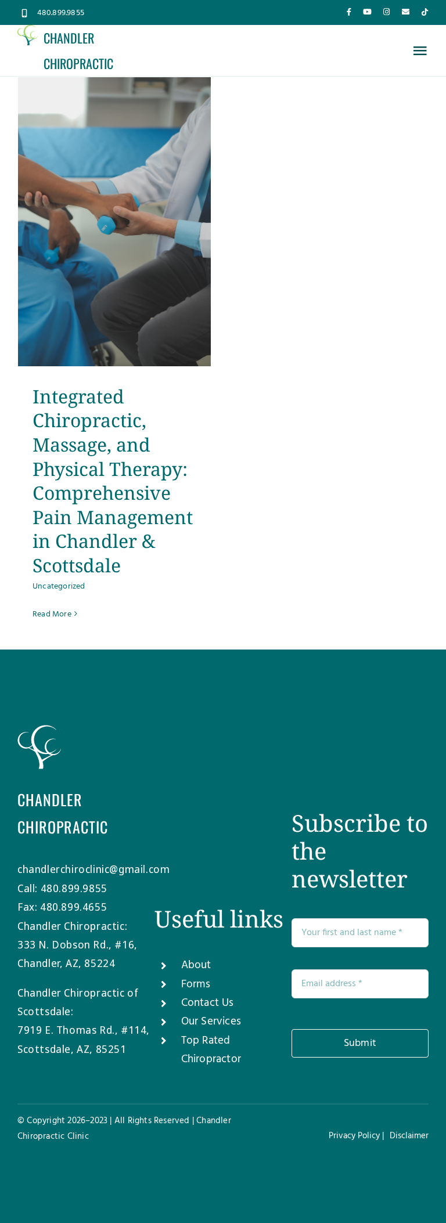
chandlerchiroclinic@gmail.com (93, 869)
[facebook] (349, 12)
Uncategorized (59, 586)
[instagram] (386, 12)
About (196, 965)
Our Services (211, 1021)
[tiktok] (425, 12)
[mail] (405, 12)
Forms (196, 984)
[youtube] (367, 12)
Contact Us (207, 1003)
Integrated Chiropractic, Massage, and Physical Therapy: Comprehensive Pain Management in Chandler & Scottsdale (113, 481)
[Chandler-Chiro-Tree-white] (39, 730)
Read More (52, 614)
